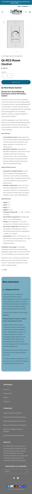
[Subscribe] (27, 471)
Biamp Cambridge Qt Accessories (13, 435)
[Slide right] (20, 52)
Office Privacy (13, 489)
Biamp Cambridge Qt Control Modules (14, 425)
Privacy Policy (7, 393)
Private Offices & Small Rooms (12, 413)
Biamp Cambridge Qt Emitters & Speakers (13, 430)
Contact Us (6, 401)
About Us (6, 389)
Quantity (3, 72)
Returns (5, 397)
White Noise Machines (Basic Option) (14, 421)
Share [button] (5, 269)
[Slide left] (12, 52)
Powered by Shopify (20, 489)
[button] (2, 12)
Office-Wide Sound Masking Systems (14, 417)
